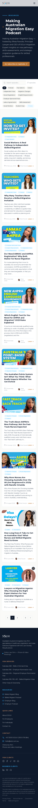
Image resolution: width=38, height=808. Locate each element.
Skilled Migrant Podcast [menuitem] (13, 697)
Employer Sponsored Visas (12, 98)
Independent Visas (9, 91)
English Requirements (25, 95)
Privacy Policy (6, 798)
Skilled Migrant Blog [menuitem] (12, 694)
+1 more (30, 106)
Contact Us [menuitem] (6, 726)
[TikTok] (11, 761)
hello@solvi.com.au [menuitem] (12, 741)
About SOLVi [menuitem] (6, 715)
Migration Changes (24, 91)
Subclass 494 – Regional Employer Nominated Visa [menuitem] (18, 674)
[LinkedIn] (3, 770)
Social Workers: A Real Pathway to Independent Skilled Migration (16, 145)
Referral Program (13, 800)
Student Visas (20, 106)
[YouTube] (14, 761)
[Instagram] (3, 761)
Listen (30, 166)
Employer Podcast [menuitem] (11, 704)
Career (30, 88)
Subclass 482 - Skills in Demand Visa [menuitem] (15, 666)
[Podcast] (18, 761)
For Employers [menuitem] (7, 719)
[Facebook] (7, 761)
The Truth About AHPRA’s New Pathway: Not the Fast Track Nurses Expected (17, 424)
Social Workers (8, 106)
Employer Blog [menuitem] (10, 701)
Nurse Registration (9, 95)
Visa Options (20, 88)
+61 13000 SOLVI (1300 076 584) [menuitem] (17, 737)
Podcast (10, 88)
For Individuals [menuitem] (7, 722)
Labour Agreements (10, 102)
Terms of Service (17, 798)
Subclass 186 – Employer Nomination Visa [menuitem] (17, 670)
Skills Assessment (24, 102)
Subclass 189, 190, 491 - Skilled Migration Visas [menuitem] (18, 679)
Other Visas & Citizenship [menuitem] (11, 683)
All (4, 88)
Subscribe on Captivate (16, 64)
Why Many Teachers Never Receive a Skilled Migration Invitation (17, 198)
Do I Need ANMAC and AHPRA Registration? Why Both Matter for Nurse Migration (18, 256)
